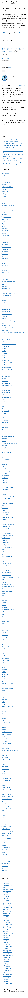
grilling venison (6, 475)
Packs (3, 667)
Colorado (4, 286)
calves (3, 268)
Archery (4, 184)
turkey (3, 785)
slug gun (4, 729)
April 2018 (6, 965)
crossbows (4, 318)
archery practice (6, 189)
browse (4, 256)
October (4, 656)
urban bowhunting (7, 799)
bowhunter (5, 242)
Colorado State (6, 288)
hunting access (6, 522)
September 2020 (8, 911)
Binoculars (5, 219)
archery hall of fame (7, 187)
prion (3, 676)
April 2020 (6, 920)
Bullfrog (4, 263)
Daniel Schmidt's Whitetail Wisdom (11, 337)
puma (3, 690)
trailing (4, 771)
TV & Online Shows (7, 792)
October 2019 (7, 931)
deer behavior (5, 346)
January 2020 (7, 926)
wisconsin (4, 854)
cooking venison (6, 295)
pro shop (4, 679)
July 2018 (6, 959)
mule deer (4, 628)
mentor (4, 602)
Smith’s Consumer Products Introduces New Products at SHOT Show (13, 151)
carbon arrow (5, 272)
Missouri (4, 616)
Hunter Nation (6, 512)
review (3, 702)
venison (4, 803)
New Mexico (5, 637)
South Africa (5, 739)
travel (3, 773)
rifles (3, 713)
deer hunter (5, 358)
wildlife (4, 845)
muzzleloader (5, 630)
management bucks (7, 591)
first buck (4, 438)
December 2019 (7, 928)
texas (3, 764)
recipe (3, 695)
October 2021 (7, 887)
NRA (3, 651)
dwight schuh (5, 411)
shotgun (4, 725)
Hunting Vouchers (7, 547)
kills (3, 568)
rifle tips (4, 711)
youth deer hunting (7, 861)
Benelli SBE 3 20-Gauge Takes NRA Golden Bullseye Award (13, 108)
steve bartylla (5, 748)
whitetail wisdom (6, 838)
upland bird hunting (7, 796)
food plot (4, 445)
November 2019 (7, 930)
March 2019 (6, 944)
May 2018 (6, 963)
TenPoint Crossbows (7, 762)
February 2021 (7, 902)
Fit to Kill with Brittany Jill (9, 443)
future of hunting (6, 452)
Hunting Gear (5, 531)
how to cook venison (7, 503)
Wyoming (4, 859)
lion (3, 579)
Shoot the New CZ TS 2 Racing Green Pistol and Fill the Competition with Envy (13, 164)
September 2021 (8, 889)
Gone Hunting (6, 471)
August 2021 (7, 891)
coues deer (5, 300)
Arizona (4, 196)
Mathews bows (6, 596)
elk (2, 415)
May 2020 (6, 918)
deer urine (4, 388)
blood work (5, 228)
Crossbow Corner (6, 309)
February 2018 (7, 968)
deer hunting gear (7, 365)
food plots (4, 448)
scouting (4, 718)
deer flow (4, 355)
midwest (4, 612)
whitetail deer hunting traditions (11, 831)
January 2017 (7, 978)
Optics (3, 663)
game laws (4, 455)
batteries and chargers (8, 210)
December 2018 (7, 950)
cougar (3, 302)
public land (5, 686)
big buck (4, 212)
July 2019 (6, 937)
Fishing (4, 441)
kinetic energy (6, 570)
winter (3, 852)
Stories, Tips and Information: (10, 750)
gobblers (4, 466)
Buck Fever (5, 258)
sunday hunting (6, 753)
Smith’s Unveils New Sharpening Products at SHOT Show (12, 114)
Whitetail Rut (5, 836)
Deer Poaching (6, 376)
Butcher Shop (5, 265)
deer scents (5, 381)
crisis (3, 305)
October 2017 (7, 976)
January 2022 (7, 882)
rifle (3, 709)
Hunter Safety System (8, 515)
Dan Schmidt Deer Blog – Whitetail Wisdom (14, 332)
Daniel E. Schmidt (6, 335)
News (3, 642)
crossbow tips (5, 316)
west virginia (5, 820)
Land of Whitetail (6, 572)
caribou (4, 275)
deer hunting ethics (7, 362)
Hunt (3, 505)
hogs (3, 492)
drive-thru (4, 406)
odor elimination (6, 660)
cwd (3, 323)
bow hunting (5, 235)
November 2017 (7, 974)
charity (4, 277)
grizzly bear (5, 478)
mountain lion (6, 626)
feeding (4, 434)
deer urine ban (6, 390)
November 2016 (7, 981)
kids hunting (5, 566)
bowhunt (4, 240)
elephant (4, 413)
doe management (6, 397)
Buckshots (4, 261)
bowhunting (5, 244)
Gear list (4, 462)
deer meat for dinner (7, 374)
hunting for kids (6, 529)
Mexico (4, 605)
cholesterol (5, 279)
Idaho (3, 549)
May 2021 (6, 896)
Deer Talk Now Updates (8, 385)
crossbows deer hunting (8, 321)
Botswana (4, 233)
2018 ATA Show (6, 173)
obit (3, 653)
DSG (3, 408)
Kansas (4, 559)
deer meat (4, 372)
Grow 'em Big (5, 480)
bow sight (4, 238)
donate (4, 402)
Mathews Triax (6, 598)
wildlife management (7, 847)
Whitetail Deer (6, 829)
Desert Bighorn (6, 392)
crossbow (4, 307)
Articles (4, 198)
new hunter (5, 635)
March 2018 (6, 967)
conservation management (9, 293)
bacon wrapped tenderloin (9, 205)
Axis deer (4, 201)
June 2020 (6, 917)
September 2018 (8, 955)
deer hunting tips (6, 367)
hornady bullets (6, 499)
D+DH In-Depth (6, 325)
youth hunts (5, 866)
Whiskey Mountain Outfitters (10, 822)
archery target (6, 191)
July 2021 (6, 893)
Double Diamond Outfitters (9, 404)
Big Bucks (4, 214)
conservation (5, 291)
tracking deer (5, 769)
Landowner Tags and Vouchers (10, 577)
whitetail (4, 824)
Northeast (4, 649)
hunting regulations (7, 535)
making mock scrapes (8, 586)
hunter (3, 510)
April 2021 (6, 898)
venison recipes (6, 806)
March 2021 (6, 900)
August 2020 (7, 913)
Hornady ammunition (8, 496)
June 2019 (6, 939)
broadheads (5, 254)
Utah (3, 801)
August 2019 (7, 935)
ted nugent (5, 757)
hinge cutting (5, 489)
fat (2, 429)
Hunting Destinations (8, 524)
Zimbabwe (4, 870)
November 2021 (7, 885)
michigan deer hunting (8, 609)
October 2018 (7, 954)
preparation (5, 674)
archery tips (5, 194)
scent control (5, 716)
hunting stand (6, 540)
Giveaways (4, 464)
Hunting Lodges (6, 533)
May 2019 (6, 941)
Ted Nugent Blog (6, 760)
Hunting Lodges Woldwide (14, 2)
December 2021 (7, 883)
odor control (5, 658)
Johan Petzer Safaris (7, 556)
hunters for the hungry (8, 517)
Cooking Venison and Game (9, 298)
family (3, 425)
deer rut (4, 378)
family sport (5, 427)
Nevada (4, 632)
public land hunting (7, 688)
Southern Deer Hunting (8, 743)
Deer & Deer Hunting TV (9, 344)
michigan (4, 607)
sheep (3, 720)
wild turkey (5, 843)
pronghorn (5, 681)
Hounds (4, 501)
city (3, 284)
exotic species (5, 420)
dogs (3, 399)
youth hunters (6, 863)
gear (3, 457)
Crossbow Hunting (7, 314)
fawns (3, 432)
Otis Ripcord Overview (7, 58)
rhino (3, 704)
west (3, 817)
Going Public (5, 469)
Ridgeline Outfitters (7, 706)
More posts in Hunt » (22, 85)
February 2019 (7, 946)
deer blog (4, 351)
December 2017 (7, 972)
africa (3, 175)
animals (4, 180)
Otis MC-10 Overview (19, 48)
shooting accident (7, 723)
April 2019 (6, 942)
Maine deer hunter (7, 584)
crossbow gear (6, 311)
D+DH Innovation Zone (8, 328)
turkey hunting (6, 787)
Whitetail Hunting (7, 833)
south (3, 736)
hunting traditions (7, 545)
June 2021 (6, 894)
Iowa (3, 554)
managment (5, 593)
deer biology (5, 348)
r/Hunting (4, 693)
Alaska (3, 178)
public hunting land (7, 683)
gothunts (4, 473)
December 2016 (7, 979)
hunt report (5, 508)
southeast (4, 741)
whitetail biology (6, 826)
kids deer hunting (6, 563)
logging (4, 582)
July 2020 (6, 915)
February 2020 (7, 924)
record (3, 697)
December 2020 (7, 906)
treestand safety (6, 778)
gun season (5, 485)
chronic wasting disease (8, 281)
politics (4, 672)
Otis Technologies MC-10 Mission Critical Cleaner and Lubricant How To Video (7, 51)
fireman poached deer (8, 436)
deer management (7, 369)
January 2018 (7, 970)
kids (3, 561)
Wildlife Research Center (8, 850)
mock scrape (5, 619)
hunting (4, 519)
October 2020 (7, 909)
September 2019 (8, 933)
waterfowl (4, 813)
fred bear (4, 450)
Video (3, 810)
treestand (4, 776)
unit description (6, 794)
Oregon (4, 665)
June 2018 (6, 961)
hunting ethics (6, 526)
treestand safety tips (7, 780)
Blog (3, 224)
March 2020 (6, 922)
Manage (4, 589)
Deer (3, 341)
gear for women (6, 459)
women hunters (6, 857)
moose (3, 623)
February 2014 (7, 983)
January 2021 (7, 904)
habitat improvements (8, 487)
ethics (3, 418)
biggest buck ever (6, 217)
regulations (5, 699)
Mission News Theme (9, 995)
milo (3, 614)
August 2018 (7, 957)
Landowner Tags (6, 575)
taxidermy (4, 755)
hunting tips (5, 542)
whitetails (4, 840)
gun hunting (5, 482)
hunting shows (6, 538)
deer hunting (5, 360)
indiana (4, 552)
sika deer (4, 727)
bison (3, 221)
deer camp (4, 353)
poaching (4, 669)
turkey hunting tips (7, 790)
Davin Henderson (6, 339)
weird (3, 815)
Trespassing (5, 783)
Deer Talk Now (6, 383)
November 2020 (7, 907)
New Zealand (5, 639)
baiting (4, 208)
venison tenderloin (7, 808)
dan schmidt (5, 330)
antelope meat (6, 182)
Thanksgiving (5, 766)
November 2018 (7, 952)
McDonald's (5, 600)
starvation (4, 746)
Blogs (3, 226)
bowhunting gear (6, 247)
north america (6, 646)
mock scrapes (5, 621)
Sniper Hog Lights (7, 734)
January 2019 (7, 948)
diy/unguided (5, 395)
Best (3, 71)
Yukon (3, 868)
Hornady (4, 494)
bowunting (5, 251)
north (3, 644)
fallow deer (5, 422)
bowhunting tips (6, 249)
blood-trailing (5, 231)
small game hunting (7, 732)
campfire (4, 270)
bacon (3, 203)
